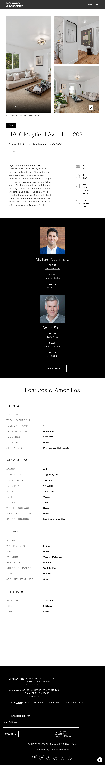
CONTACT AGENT (53, 368)
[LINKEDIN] (41, 757)
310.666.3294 (52, 268)
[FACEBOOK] (48, 757)
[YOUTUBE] (55, 757)
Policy (74, 744)
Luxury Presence (59, 749)
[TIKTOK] (69, 757)
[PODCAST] (27, 757)
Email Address (10, 722)
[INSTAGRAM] (34, 757)
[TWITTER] (62, 757)
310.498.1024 (52, 336)
